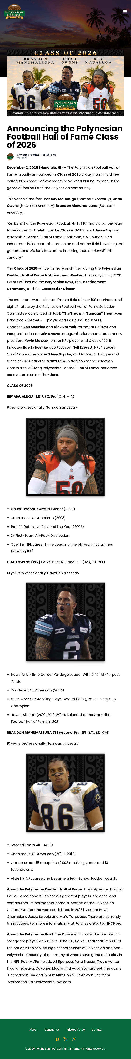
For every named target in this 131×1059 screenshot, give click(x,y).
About (33, 1030)
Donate (97, 1030)
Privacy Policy (75, 1030)
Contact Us (52, 1030)
